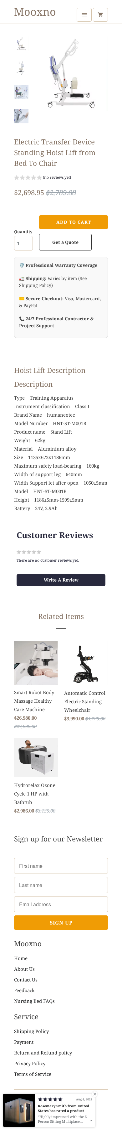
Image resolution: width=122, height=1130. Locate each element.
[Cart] (100, 15)
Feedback (24, 990)
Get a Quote (65, 242)
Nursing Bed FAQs (34, 1001)
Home (21, 958)
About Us (24, 969)
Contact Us (26, 979)
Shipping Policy (31, 1031)
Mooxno (35, 12)
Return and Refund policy (43, 1052)
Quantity (23, 231)
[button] (42, 178)
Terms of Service (32, 1074)
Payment (23, 1042)
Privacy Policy (29, 1063)
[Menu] (84, 15)
